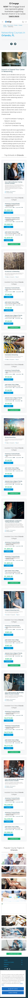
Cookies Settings (13, 992)
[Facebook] (5, 969)
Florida (15, 25)
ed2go (4, 25)
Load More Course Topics (14, 953)
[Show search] (23, 21)
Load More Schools (14, 244)
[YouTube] (7, 969)
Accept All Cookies (13, 988)
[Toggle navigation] (2, 22)
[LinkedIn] (9, 969)
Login (26, 21)
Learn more (14, 16)
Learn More (8, 212)
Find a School (10, 25)
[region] (13, 983)
